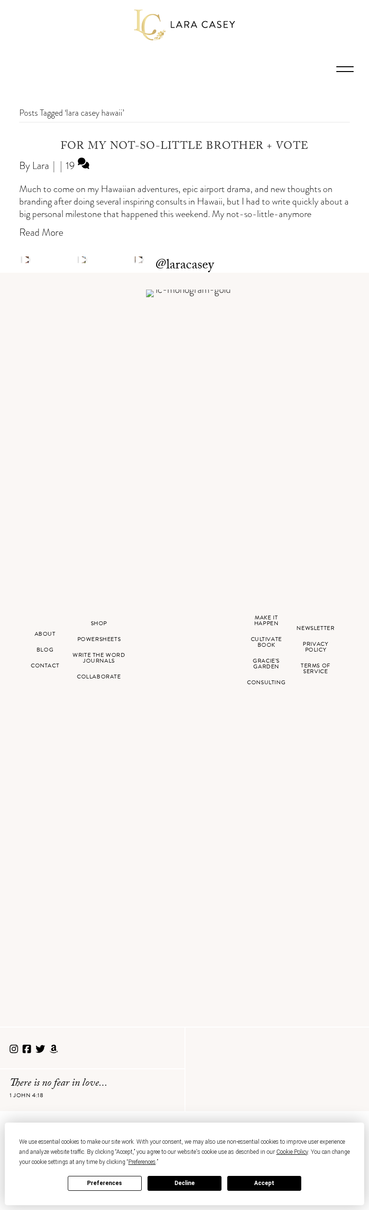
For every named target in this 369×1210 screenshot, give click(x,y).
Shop (99, 623)
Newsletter (315, 628)
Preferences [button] (142, 1162)
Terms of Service (316, 668)
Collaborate (99, 676)
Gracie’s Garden (266, 663)
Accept (264, 1183)
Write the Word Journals (99, 658)
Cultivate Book (266, 642)
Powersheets (99, 639)
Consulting (266, 682)
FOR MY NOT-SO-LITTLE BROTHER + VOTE (184, 147)
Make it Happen (266, 620)
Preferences (104, 1183)
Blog (45, 649)
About (45, 633)
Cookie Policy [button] (292, 1152)
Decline (184, 1183)
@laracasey (185, 266)
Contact (45, 665)
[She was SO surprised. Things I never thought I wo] (138, 259)
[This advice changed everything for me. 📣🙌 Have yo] (82, 259)
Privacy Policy (315, 647)
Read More (41, 232)
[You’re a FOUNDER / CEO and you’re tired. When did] (25, 259)
